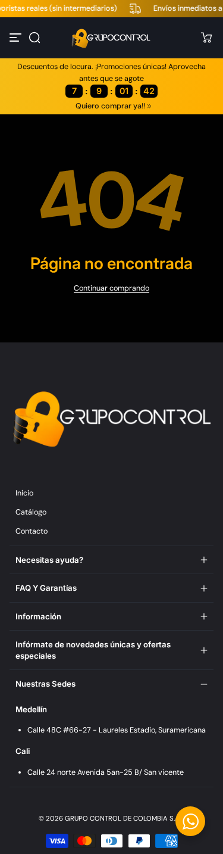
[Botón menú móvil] (17, 37)
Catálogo (30, 512)
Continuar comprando (111, 288)
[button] (34, 37)
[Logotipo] (111, 37)
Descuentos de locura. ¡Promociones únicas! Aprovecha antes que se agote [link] (111, 79)
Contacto (31, 531)
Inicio (24, 493)
